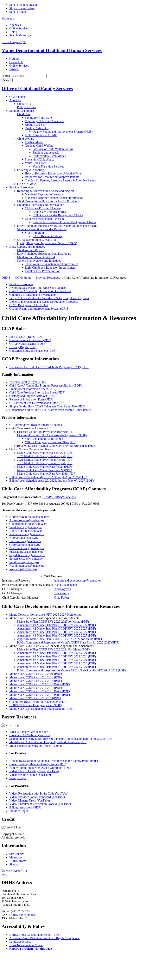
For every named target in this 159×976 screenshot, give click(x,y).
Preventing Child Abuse (39, 159)
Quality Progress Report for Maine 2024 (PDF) (38, 701)
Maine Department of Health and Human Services (52, 50)
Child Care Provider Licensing (43, 208)
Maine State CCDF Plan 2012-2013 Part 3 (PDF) (39, 694)
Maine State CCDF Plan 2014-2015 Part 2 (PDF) (39, 684)
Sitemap (14, 864)
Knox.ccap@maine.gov (23, 537)
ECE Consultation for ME (41, 135)
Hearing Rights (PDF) (22, 347)
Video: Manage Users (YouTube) (29, 800)
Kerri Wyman (62, 589)
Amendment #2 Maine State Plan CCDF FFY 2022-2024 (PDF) (56, 656)
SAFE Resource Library (47, 236)
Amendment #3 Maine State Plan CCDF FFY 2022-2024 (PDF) (56, 660)
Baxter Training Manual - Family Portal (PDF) (37, 764)
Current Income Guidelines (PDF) (30, 340)
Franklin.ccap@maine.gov (25, 527)
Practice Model (34, 142)
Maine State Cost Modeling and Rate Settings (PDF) (41, 708)
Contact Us (16, 62)
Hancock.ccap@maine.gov (25, 530)
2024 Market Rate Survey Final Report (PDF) (45, 456)
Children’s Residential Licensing (45, 218)
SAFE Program (34, 232)
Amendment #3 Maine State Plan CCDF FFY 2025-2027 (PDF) (56, 632)
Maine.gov (8, 18)
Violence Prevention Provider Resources (42, 229)
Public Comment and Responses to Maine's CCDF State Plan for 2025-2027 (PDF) (68, 642)
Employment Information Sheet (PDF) (32, 389)
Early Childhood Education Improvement (50, 267)
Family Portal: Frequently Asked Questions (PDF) (40, 767)
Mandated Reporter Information (44, 194)
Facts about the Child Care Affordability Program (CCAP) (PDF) (49, 367)
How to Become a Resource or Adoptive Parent (54, 173)
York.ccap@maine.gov (23, 569)
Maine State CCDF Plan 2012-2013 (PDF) (35, 687)
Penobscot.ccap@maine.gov (26, 548)
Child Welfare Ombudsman (49, 156)
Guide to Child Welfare (39, 145)
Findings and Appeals (46, 152)
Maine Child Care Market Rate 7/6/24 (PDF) (44, 466)
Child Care (23, 114)
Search (6, 75)
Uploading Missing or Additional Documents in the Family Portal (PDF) (53, 760)
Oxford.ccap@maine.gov (24, 544)
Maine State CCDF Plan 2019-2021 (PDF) (35, 673)
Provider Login (18, 811)
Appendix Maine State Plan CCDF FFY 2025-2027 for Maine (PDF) (59, 639)
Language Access (20, 941)
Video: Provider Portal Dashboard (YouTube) (37, 797)
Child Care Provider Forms (49, 211)
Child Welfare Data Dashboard (36, 257)
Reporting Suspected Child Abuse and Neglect (45, 190)
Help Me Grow (26, 184)
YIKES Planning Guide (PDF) (44, 438)
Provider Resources (21, 187)
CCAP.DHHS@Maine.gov (59, 497)
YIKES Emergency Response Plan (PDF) (50, 442)
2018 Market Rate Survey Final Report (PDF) (45, 463)
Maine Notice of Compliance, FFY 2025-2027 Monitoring (45, 614)
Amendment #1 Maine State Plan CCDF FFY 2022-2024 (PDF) (56, 653)
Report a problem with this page (30, 948)
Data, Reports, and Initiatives (27, 246)
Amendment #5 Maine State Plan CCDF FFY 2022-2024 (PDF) (56, 666)
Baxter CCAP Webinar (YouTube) (30, 735)
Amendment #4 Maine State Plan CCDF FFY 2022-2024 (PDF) (56, 663)
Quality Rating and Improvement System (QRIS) (62, 131)
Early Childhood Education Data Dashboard (44, 253)
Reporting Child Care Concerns (44, 121)
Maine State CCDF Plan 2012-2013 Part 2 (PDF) (39, 691)
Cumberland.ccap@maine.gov (28, 523)
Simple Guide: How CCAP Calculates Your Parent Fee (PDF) (47, 406)
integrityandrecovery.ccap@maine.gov (77, 580)
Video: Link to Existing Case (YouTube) (34, 771)
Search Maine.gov (20, 35)
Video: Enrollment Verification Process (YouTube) (40, 804)
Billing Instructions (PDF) (25, 807)
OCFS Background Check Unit (36, 239)
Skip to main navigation (23, 4)
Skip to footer (17, 11)
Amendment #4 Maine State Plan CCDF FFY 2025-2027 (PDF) (56, 635)
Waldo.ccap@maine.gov (24, 562)
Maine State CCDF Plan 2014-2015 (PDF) (35, 680)
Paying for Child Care (38, 117)
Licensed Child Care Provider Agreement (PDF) (46, 431)
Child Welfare (25, 138)
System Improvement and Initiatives (39, 260)
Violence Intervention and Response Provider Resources (43, 301)
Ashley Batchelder (65, 584)
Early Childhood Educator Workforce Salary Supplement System (57, 225)
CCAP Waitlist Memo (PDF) (27, 343)
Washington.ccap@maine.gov (27, 565)
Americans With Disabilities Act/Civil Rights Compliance (44, 938)
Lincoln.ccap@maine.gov (25, 541)
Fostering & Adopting (30, 170)
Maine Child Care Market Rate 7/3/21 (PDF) (44, 470)
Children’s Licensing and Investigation (40, 204)
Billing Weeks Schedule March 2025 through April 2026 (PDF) (48, 477)
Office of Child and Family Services (37, 88)
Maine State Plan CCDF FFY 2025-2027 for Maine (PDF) (53, 621)
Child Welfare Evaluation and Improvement (51, 264)
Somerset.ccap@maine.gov (26, 558)
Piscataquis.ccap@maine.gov (27, 551)
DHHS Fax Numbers (22, 914)
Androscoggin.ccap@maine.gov (29, 516)
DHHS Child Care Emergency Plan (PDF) (35, 705)
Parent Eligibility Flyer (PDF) (27, 382)
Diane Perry (61, 593)
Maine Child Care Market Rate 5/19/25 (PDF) (45, 452)
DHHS (6, 277)
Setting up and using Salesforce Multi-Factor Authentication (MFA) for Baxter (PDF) (61, 738)
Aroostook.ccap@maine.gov (26, 520)
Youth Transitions (35, 163)
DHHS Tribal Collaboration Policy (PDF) (34, 934)
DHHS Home (17, 861)
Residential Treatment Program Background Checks (64, 222)
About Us (15, 100)
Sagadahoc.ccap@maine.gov (27, 555)
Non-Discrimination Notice (26, 945)
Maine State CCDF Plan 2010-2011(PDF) (35, 698)
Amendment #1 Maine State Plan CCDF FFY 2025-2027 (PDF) (56, 625)
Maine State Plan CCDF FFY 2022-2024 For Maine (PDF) (53, 649)
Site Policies (16, 854)
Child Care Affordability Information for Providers (48, 201)
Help (12, 32)
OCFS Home (17, 96)
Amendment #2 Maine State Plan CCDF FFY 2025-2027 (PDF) (56, 628)
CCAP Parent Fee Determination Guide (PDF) (37, 403)
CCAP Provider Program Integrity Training (35, 424)
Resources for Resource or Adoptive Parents (52, 177)
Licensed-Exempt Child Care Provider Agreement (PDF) (52, 435)
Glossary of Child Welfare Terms (53, 149)
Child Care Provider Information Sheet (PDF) (37, 392)
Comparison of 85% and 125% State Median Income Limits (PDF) (50, 410)
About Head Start (35, 124)
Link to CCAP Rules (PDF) (26, 336)
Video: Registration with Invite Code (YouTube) (38, 793)
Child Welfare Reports (30, 250)
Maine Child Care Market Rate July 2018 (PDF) (46, 473)
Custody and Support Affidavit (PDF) (32, 396)
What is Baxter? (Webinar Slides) (29, 731)
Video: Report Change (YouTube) (30, 774)
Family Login (17, 778)
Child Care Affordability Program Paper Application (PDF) (45, 385)
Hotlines (14, 58)
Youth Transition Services (48, 166)
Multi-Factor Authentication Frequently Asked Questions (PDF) (48, 742)
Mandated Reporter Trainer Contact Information (54, 197)
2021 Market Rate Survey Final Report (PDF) (45, 459)
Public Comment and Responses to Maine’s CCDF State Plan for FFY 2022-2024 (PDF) (71, 670)
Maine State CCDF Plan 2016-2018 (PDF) (35, 677)
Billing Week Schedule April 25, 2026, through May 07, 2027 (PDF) (51, 480)
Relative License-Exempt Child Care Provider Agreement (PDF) (56, 445)
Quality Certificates (36, 128)
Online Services (19, 28)
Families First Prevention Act (42, 271)
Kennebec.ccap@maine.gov (26, 534)
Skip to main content (22, 8)
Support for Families (21, 110)
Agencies (15, 25)
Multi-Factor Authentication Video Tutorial (35, 745)
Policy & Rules (26, 107)
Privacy (14, 69)
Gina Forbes (61, 597)
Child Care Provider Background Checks (58, 215)
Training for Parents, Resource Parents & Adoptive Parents (61, 180)
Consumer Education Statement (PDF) (32, 350)
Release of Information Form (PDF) (31, 399)
